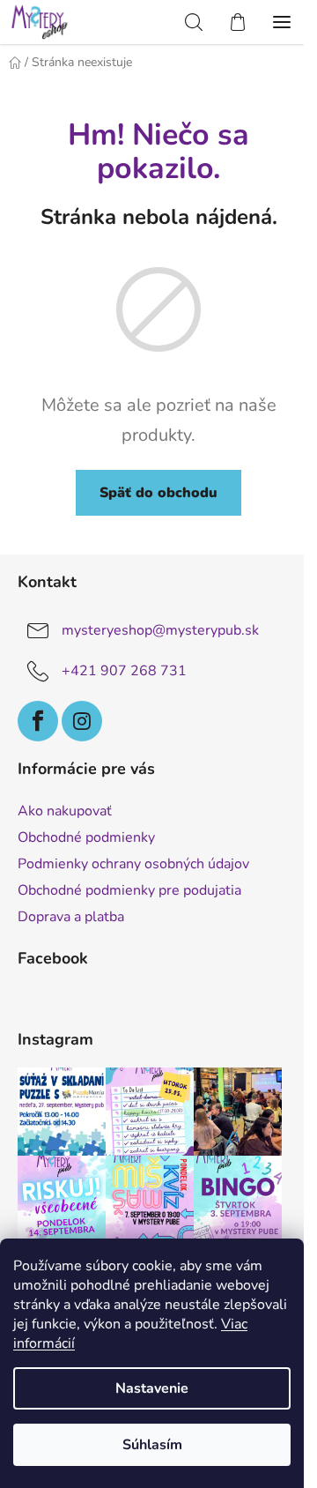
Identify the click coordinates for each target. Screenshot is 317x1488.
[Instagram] (82, 721)
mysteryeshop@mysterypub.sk (160, 630)
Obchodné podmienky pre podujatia (129, 890)
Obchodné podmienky (86, 837)
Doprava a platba (71, 916)
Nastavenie (151, 1388)
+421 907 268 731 (124, 671)
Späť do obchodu (158, 492)
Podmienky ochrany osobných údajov (133, 864)
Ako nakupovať (65, 811)
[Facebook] (38, 721)
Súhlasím (152, 1445)
